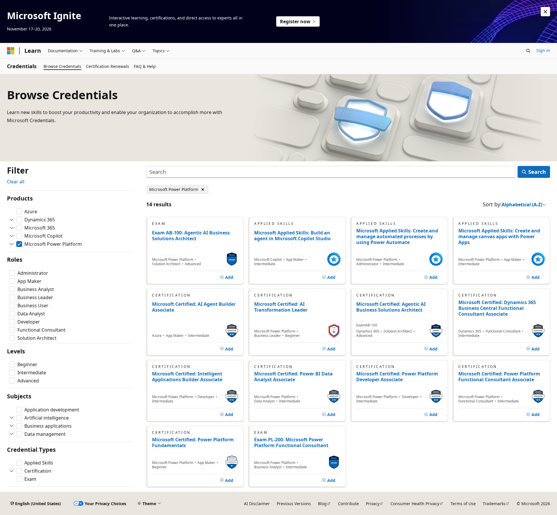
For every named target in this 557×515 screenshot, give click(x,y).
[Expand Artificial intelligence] (11, 418)
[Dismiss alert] (545, 11)
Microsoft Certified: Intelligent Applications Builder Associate (187, 376)
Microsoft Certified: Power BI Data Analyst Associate (293, 376)
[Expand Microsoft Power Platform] (11, 244)
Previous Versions (294, 503)
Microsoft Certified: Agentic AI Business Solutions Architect (391, 307)
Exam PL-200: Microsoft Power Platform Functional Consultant (291, 442)
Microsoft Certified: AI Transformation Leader (281, 307)
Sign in (543, 50)
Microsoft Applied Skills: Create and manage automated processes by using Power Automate (397, 236)
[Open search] (528, 51)
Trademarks (494, 503)
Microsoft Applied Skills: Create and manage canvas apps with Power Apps (499, 236)
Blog (322, 503)
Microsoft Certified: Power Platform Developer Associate (397, 376)
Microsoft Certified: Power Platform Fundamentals (193, 442)
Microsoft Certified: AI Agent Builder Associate (194, 307)
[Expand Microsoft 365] (11, 228)
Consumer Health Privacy (414, 503)
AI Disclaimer (257, 503)
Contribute (348, 503)
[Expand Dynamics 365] (11, 220)
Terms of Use (463, 503)
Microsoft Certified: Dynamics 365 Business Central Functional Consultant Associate (497, 308)
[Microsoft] (11, 51)
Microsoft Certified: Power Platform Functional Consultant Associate (499, 376)
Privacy (372, 503)
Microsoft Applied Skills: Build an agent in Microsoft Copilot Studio (292, 236)
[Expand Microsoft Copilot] (11, 236)
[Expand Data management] (11, 434)
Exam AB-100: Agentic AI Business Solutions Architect (191, 236)
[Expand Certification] (11, 471)
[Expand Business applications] (11, 426)
